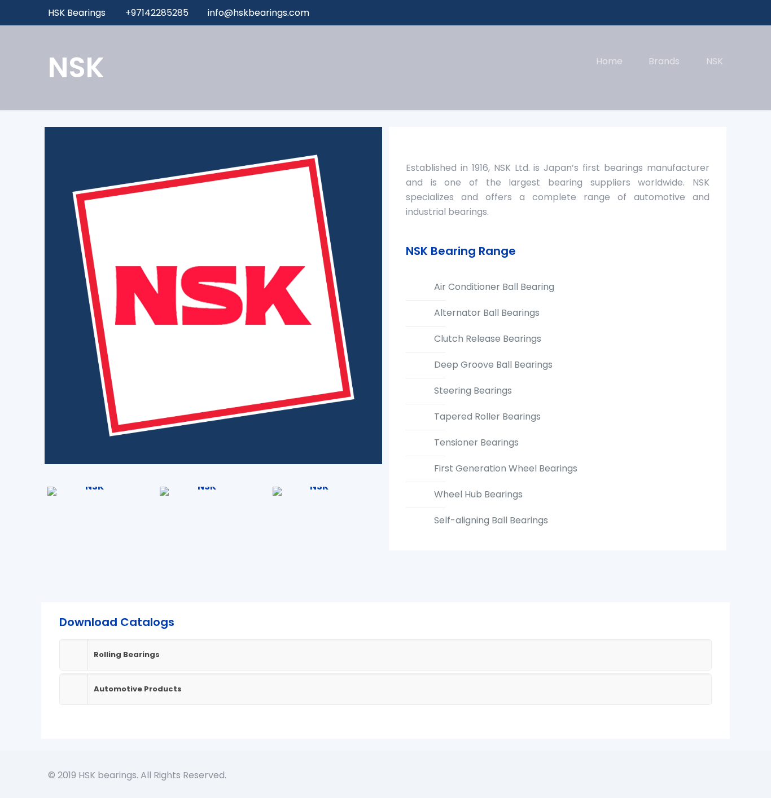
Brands (664, 61)
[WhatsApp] (717, 13)
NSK (714, 61)
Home (609, 61)
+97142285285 (157, 12)
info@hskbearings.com (258, 12)
